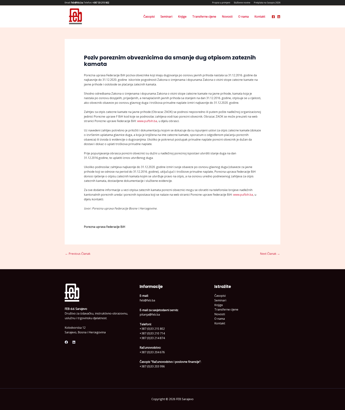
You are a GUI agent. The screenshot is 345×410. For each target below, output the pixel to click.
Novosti (227, 16)
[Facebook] (273, 16)
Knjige (182, 16)
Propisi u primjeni (221, 2)
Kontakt (259, 16)
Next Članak (270, 254)
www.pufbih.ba (147, 121)
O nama (243, 16)
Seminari (166, 16)
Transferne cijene (204, 16)
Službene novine (242, 2)
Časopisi (149, 16)
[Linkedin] (278, 16)
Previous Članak (77, 254)
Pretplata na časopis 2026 (267, 2)
